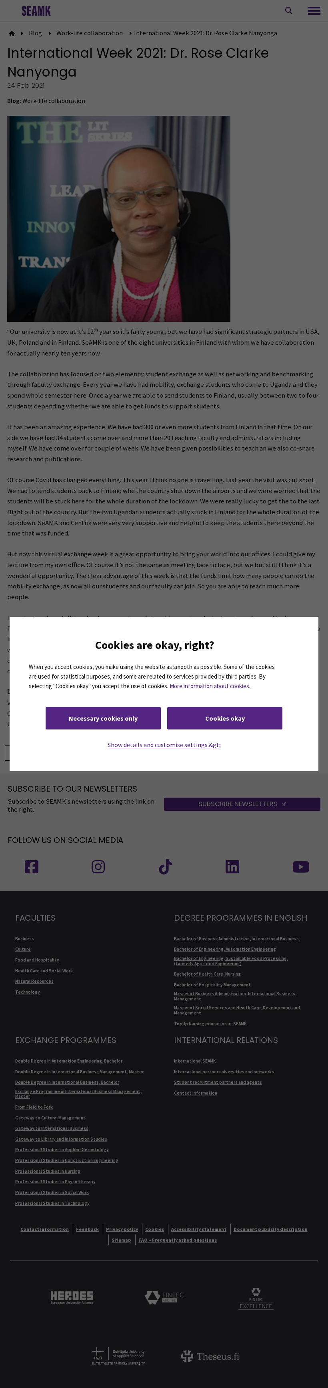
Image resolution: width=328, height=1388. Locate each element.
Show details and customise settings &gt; (164, 745)
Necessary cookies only (103, 718)
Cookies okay (225, 718)
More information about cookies (209, 686)
